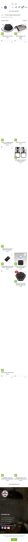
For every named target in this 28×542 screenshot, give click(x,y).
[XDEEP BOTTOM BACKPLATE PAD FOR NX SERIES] (20, 259)
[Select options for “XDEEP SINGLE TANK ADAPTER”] (2, 370)
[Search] (12, 7)
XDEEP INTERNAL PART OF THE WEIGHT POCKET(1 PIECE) (7, 267)
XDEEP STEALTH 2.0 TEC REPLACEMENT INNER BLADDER (21, 478)
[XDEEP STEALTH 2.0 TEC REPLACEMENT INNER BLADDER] (20, 426)
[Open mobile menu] (1, 7)
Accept (14, 539)
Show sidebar (6, 20)
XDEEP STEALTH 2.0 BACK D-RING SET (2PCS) (21, 160)
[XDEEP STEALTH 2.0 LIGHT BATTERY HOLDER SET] (7, 197)
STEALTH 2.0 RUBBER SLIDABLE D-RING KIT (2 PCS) (7, 143)
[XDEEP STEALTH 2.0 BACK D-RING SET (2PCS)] (20, 152)
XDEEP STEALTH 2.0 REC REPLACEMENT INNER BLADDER (7, 478)
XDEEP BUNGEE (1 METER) (7, 36)
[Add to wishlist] (12, 24)
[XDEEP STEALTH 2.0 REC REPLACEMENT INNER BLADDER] (7, 426)
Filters (25, 20)
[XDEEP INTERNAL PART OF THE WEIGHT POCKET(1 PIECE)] (7, 259)
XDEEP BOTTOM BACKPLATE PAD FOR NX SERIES (20, 267)
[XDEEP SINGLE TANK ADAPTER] (7, 321)
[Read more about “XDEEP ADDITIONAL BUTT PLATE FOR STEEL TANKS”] (15, 281)
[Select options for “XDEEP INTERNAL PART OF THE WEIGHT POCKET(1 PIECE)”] (2, 264)
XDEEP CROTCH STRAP (20, 142)
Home (2, 14)
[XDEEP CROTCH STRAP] (20, 90)
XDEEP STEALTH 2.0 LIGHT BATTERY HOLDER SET (7, 249)
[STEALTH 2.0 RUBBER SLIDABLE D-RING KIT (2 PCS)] (7, 90)
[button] (15, 33)
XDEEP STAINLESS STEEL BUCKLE (20, 37)
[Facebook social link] (12, 4)
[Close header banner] (26, 1)
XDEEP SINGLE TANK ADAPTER (7, 372)
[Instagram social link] (15, 4)
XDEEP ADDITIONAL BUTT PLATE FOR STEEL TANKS (21, 284)
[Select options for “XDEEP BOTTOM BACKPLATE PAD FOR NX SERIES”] (15, 264)
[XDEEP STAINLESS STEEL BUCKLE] (20, 29)
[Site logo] (5, 7)
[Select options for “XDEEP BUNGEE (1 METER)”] (2, 33)
